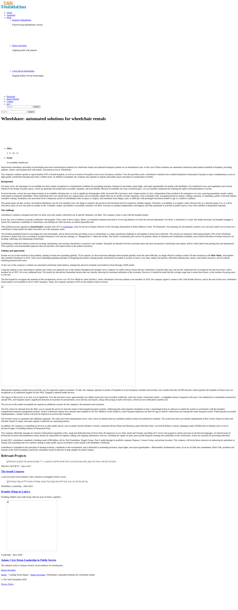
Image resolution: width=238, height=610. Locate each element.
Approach (11, 15)
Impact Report (13, 99)
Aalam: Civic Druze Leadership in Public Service (28, 560)
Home (3, 575)
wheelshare (68, 227)
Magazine (11, 96)
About (9, 12)
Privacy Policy (7, 584)
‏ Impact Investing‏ (37, 575)
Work (9, 17)
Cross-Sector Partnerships (23, 71)
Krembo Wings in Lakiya (15, 491)
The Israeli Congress (12, 471)
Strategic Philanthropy (21, 20)
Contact (10, 101)
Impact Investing (19, 45)
